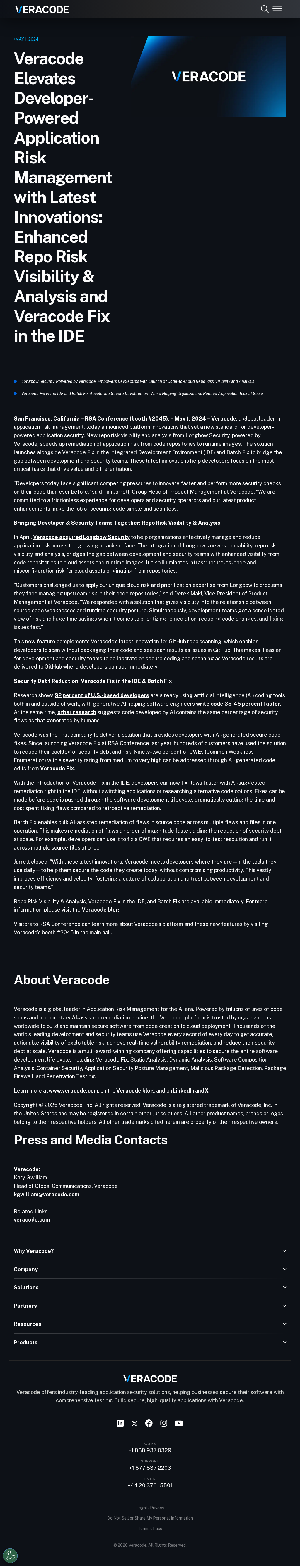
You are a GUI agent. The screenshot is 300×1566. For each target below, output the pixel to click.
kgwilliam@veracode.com (46, 1194)
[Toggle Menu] (277, 8)
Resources (27, 1324)
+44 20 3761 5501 (150, 1485)
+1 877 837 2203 (150, 1468)
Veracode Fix (57, 768)
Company (26, 1269)
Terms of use (150, 1528)
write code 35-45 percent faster (238, 704)
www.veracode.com (73, 1091)
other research (76, 712)
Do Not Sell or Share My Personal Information (150, 1518)
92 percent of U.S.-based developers (102, 695)
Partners (25, 1306)
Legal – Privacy (150, 1507)
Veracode (223, 419)
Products (26, 1342)
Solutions (26, 1287)
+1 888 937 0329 (150, 1450)
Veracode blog (100, 910)
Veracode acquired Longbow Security (81, 537)
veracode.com (32, 1220)
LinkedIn (184, 1091)
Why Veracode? (34, 1251)
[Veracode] (39, 7)
